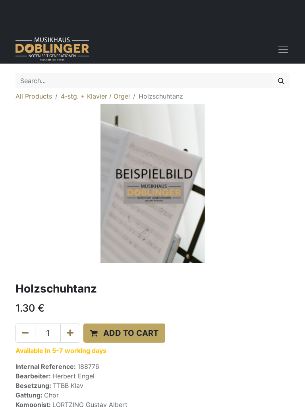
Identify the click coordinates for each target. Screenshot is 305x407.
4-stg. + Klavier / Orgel (95, 96)
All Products (33, 96)
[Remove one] (25, 333)
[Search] (281, 80)
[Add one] (70, 333)
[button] (124, 333)
